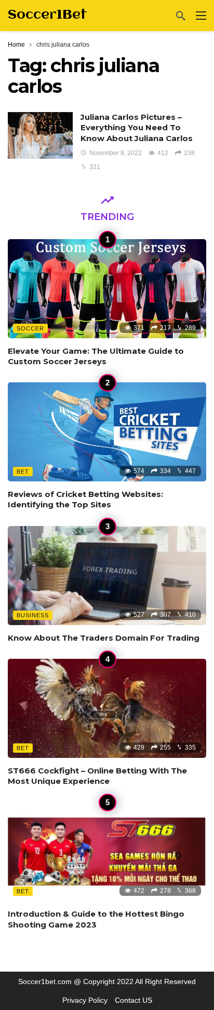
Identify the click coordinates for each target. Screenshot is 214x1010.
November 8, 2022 (115, 153)
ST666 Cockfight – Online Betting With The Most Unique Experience (97, 776)
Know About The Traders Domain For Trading (103, 638)
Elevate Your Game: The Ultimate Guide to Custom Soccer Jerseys (96, 356)
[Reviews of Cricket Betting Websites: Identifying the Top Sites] (107, 431)
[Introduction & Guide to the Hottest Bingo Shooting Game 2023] (107, 851)
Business (33, 615)
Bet (23, 471)
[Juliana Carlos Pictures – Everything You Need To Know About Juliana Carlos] (40, 135)
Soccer (30, 328)
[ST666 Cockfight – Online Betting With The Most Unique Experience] (107, 708)
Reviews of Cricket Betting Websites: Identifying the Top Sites (85, 499)
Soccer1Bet (47, 15)
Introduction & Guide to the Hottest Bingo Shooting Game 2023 (96, 919)
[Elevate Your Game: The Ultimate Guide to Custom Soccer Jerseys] (107, 288)
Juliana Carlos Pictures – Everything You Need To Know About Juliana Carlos (137, 127)
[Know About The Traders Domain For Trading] (107, 575)
